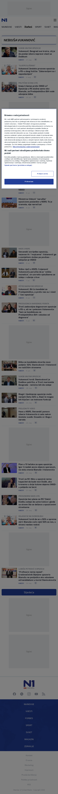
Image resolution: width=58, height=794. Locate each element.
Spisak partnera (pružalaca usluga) (18, 165)
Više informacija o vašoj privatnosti (26, 147)
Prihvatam (29, 181)
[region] (29, 149)
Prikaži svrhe (42, 174)
